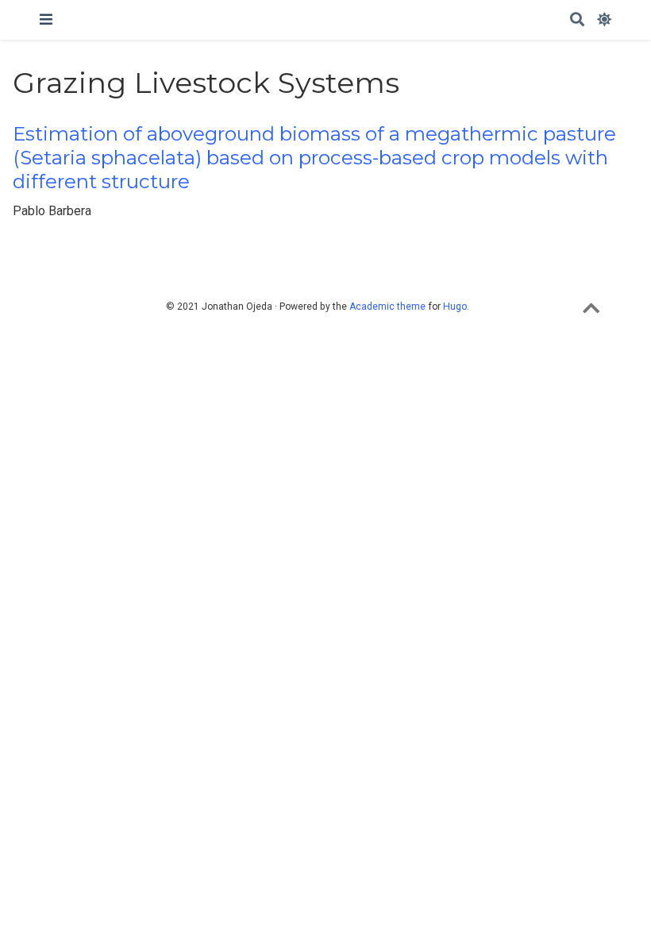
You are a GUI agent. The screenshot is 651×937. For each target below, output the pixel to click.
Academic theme (387, 306)
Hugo (455, 306)
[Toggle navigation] (46, 19)
